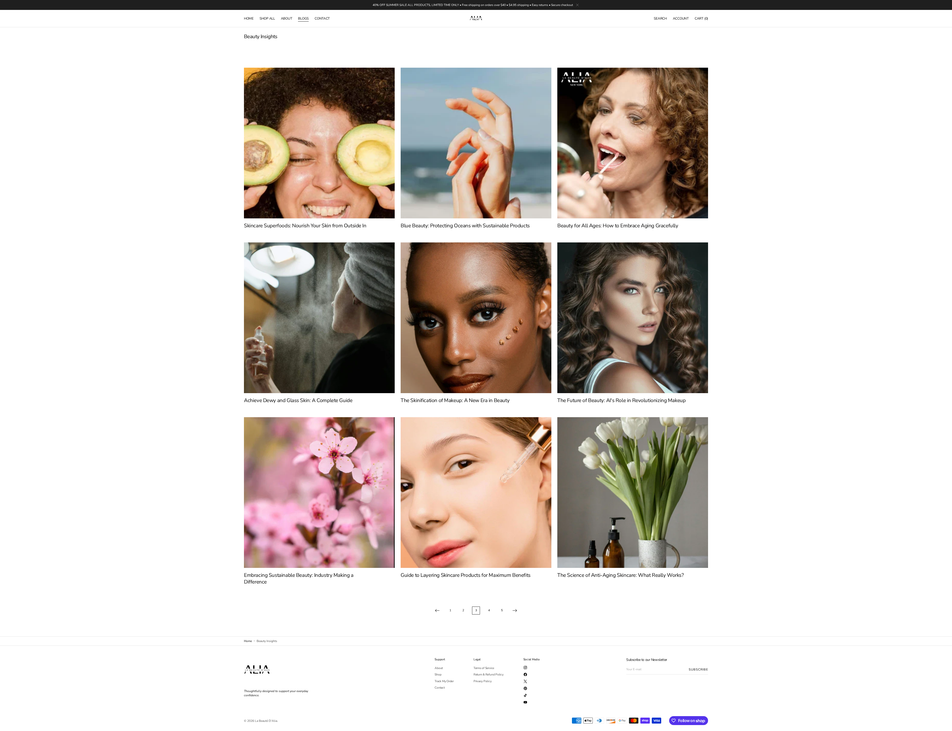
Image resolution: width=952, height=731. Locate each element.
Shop (438, 674)
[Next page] (515, 610)
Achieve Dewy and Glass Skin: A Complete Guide (298, 400)
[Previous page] (437, 610)
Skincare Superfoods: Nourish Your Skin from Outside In (305, 225)
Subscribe (698, 669)
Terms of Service (484, 668)
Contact (440, 688)
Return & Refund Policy (489, 674)
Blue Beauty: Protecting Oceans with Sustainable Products (465, 225)
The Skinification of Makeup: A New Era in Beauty (455, 400)
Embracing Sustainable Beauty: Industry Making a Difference (299, 578)
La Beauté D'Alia (266, 721)
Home (248, 641)
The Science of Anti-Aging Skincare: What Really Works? (620, 575)
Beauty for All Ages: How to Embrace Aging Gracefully (617, 225)
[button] (660, 18)
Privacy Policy (483, 681)
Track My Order (444, 681)
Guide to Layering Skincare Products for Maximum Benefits (466, 575)
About (439, 668)
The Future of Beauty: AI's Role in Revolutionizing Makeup (621, 400)
